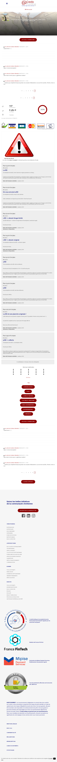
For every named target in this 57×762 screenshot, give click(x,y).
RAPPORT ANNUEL (11, 537)
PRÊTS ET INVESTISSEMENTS (13, 560)
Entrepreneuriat (28, 409)
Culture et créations (28, 400)
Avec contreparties (28, 405)
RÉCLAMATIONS (11, 737)
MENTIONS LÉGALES (12, 723)
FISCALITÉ (9, 593)
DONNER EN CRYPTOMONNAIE (13, 573)
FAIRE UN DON (10, 571)
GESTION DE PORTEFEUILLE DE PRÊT (15, 599)
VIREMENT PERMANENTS (12, 575)
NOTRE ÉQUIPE (10, 529)
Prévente (28, 414)
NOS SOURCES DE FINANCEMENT (14, 546)
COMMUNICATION (11, 562)
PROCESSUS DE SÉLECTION (13, 597)
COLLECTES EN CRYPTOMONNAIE (14, 552)
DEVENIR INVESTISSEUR (12, 587)
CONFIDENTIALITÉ (11, 732)
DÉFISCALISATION (11, 577)
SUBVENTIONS (10, 558)
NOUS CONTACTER (11, 539)
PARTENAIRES (10, 533)
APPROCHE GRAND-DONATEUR (14, 556)
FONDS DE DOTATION (11, 535)
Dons (28, 391)
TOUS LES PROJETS (11, 569)
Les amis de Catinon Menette (12, 46)
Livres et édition (28, 396)
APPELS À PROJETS (11, 550)
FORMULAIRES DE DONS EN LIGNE (14, 554)
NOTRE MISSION (10, 527)
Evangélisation (28, 387)
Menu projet (29, 9)
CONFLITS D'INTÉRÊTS (12, 745)
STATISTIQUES (10, 750)
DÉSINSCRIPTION (11, 741)
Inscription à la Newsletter (28, 510)
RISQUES (9, 591)
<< (21, 90)
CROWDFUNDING (10, 548)
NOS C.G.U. (9, 728)
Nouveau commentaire (28, 39)
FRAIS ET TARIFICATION (12, 595)
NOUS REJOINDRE (10, 531)
